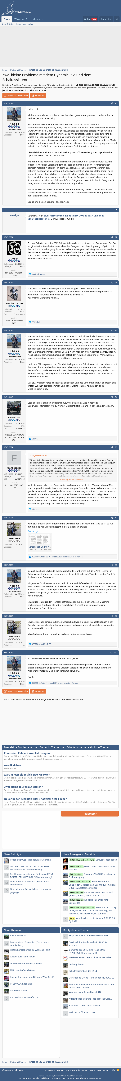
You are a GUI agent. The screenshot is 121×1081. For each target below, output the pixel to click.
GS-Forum (8, 1070)
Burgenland (19, 479)
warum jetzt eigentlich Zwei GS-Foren (27, 774)
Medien (36, 19)
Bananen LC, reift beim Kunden (84, 1005)
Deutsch (21, 1070)
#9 (116, 616)
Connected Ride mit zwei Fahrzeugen (27, 753)
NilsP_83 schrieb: (37, 455)
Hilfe (113, 1070)
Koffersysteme (76, 964)
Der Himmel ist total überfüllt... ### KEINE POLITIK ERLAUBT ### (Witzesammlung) (31, 875)
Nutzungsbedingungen (76, 1070)
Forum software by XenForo (60, 1076)
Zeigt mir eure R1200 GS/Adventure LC (89, 935)
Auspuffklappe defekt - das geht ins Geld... (90, 998)
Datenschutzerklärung (98, 1070)
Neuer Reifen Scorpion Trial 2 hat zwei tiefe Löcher (35, 799)
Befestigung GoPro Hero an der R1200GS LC (91, 977)
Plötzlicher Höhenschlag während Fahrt (30, 949)
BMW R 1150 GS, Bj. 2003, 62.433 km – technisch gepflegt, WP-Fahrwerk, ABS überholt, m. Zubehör (92, 910)
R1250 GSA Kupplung (21, 983)
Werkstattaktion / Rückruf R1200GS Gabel (90, 957)
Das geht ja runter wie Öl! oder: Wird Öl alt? (32, 976)
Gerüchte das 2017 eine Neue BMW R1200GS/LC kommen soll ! (87, 951)
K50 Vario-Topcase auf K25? (24, 997)
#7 (116, 517)
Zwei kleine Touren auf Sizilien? (23, 787)
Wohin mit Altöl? (18, 990)
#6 (116, 447)
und (41, 644)
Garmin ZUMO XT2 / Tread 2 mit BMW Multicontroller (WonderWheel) (29, 868)
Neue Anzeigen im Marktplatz (80, 854)
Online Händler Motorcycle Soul (26, 963)
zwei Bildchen (12, 765)
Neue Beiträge (7, 24)
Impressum (50, 1070)
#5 (116, 397)
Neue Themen (12, 930)
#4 (116, 330)
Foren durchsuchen (24, 24)
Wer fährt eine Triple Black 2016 (85, 991)
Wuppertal (20, 428)
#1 (116, 103)
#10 (115, 652)
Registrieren (90, 813)
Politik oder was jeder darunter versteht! (30, 859)
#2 (116, 237)
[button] (29, 19)
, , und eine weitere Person (57, 557)
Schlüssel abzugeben (93, 859)
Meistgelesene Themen (76, 930)
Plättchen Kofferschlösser (23, 970)
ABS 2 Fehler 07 (18, 935)
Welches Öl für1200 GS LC (82, 1012)
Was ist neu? (20, 19)
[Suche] (117, 19)
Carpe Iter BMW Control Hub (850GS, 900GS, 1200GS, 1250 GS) (91, 894)
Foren (7, 19)
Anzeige (14, 215)
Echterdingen (19, 314)
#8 (116, 565)
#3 (116, 282)
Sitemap (60, 1070)
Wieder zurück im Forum (22, 956)
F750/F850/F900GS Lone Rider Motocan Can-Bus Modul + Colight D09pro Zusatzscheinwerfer (92, 884)
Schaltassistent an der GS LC (83, 970)
